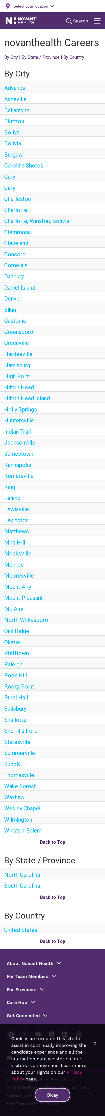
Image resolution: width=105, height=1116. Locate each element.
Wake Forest (20, 786)
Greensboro (18, 332)
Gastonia (15, 320)
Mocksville (17, 553)
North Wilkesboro (26, 620)
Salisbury (15, 708)
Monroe (14, 564)
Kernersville (19, 476)
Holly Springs (20, 409)
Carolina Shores (23, 165)
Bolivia (12, 143)
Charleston (17, 199)
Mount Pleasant (23, 597)
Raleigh (13, 664)
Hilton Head (19, 387)
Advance (14, 88)
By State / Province (41, 57)
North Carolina (22, 874)
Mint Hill (14, 542)
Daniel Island (19, 287)
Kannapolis (17, 465)
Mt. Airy (13, 609)
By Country (73, 57)
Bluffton (14, 121)
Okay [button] (52, 1095)
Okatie (12, 642)
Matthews (16, 531)
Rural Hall (16, 697)
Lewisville (16, 509)
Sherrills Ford (21, 730)
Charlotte (15, 210)
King (9, 487)
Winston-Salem (23, 830)
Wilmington (18, 819)
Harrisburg (17, 365)
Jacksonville (19, 442)
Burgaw (13, 154)
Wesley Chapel (22, 808)
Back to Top (52, 842)
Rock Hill (15, 675)
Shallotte (15, 720)
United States (20, 930)
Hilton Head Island (27, 398)
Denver (13, 298)
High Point (17, 376)
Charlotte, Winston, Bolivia (36, 221)
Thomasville (19, 775)
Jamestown (18, 453)
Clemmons (17, 232)
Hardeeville (18, 354)
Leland (12, 498)
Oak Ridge (16, 631)
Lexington (16, 520)
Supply (12, 764)
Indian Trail (17, 431)
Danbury (14, 276)
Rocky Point (19, 686)
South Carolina (22, 885)
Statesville (17, 742)
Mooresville (19, 575)
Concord (14, 254)
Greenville (16, 343)
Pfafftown (16, 653)
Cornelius (15, 265)
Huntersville (19, 420)
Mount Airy (17, 586)
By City (11, 57)
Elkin (10, 309)
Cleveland (16, 243)
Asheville (15, 99)
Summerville (19, 753)
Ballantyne (16, 110)
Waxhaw (14, 797)
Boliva (12, 132)
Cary (9, 176)
